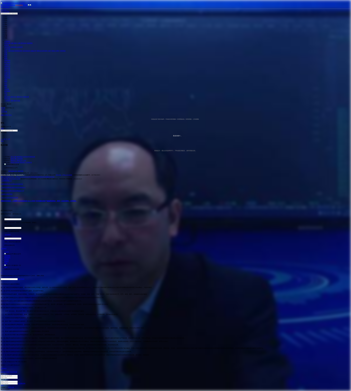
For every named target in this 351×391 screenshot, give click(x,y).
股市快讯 (23, 43)
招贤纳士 (23, 162)
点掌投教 (20, 158)
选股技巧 (7, 66)
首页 (5, 51)
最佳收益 (7, 97)
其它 (5, 93)
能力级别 (7, 62)
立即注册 (11, 387)
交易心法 (7, 64)
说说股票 (7, 47)
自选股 (6, 259)
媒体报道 (20, 157)
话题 (5, 53)
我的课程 (7, 256)
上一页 (3, 139)
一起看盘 (7, 100)
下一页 (7, 139)
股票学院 (20, 171)
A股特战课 (11, 51)
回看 (12, 43)
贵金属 (6, 89)
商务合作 (20, 160)
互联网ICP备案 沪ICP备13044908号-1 (12, 175)
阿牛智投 (7, 99)
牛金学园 (7, 49)
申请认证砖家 (15, 162)
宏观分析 (7, 74)
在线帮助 (30, 43)
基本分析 (7, 70)
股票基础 (7, 60)
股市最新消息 (12, 171)
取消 (22, 279)
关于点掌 (13, 157)
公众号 (6, 252)
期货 (5, 81)
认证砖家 (20, 47)
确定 (19, 279)
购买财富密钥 (10, 5)
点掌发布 (29, 162)
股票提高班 (18, 51)
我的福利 (7, 257)
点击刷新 (8, 234)
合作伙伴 (26, 157)
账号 (2, 374)
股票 (12, 100)
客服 (5, 263)
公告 (24, 160)
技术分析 (7, 68)
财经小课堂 (55, 51)
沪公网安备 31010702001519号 (10, 179)
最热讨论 (20, 97)
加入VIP (3, 5)
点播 (18, 43)
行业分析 (7, 72)
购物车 (6, 261)
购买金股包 (19, 5)
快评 (5, 56)
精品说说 (13, 47)
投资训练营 (26, 51)
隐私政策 (32, 157)
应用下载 (13, 158)
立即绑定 (4, 248)
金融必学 (33, 51)
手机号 (3, 379)
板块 (15, 100)
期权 (5, 85)
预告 (15, 43)
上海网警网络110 (6, 180)
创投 (5, 87)
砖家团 (6, 45)
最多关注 (13, 97)
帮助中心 (13, 160)
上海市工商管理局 (6, 194)
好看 (5, 54)
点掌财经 (7, 41)
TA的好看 (4, 111)
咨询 (5, 267)
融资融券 (7, 91)
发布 (2, 141)
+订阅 (2, 110)
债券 (5, 79)
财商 (5, 58)
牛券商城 (62, 51)
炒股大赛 (26, 97)
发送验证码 (21, 383)
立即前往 (4, 368)
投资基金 (7, 77)
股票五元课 (40, 51)
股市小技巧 (48, 51)
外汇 (5, 83)
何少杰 (3, 108)
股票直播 (7, 43)
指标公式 (7, 76)
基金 (18, 100)
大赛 (5, 95)
